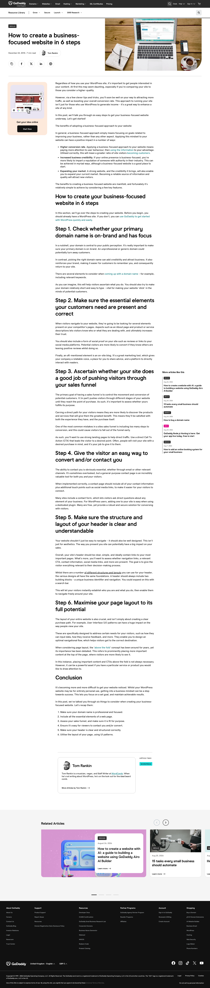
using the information (121, 150)
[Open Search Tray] (169, 4)
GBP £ (62, 964)
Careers (9, 917)
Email (57, 4)
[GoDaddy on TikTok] (187, 964)
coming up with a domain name (121, 273)
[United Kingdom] (17, 3)
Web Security (191, 939)
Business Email (192, 926)
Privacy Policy (189, 976)
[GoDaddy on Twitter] (194, 964)
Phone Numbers (192, 948)
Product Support (40, 912)
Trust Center (10, 944)
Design (167, 378)
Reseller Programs (126, 917)
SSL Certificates (96, 4)
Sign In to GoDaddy (165, 912)
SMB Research (73, 13)
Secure (47, 13)
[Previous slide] (157, 823)
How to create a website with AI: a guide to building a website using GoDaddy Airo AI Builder (119, 855)
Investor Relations (12, 930)
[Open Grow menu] (39, 13)
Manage (167, 442)
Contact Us (10, 921)
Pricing (109, 4)
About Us (9, 912)
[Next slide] (166, 823)
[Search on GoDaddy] (199, 12)
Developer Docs (84, 912)
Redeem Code (84, 944)
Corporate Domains (86, 926)
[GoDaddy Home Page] (16, 964)
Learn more (103, 869)
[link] (21, 63)
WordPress (146, 764)
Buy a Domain (191, 912)
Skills (13, 26)
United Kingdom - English (41, 964)
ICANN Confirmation (86, 917)
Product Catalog (84, 948)
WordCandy (117, 773)
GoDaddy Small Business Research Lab (92, 921)
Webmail (82, 935)
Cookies (201, 976)
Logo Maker (191, 944)
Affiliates (123, 921)
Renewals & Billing (165, 917)
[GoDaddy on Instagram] (180, 964)
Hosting (189, 935)
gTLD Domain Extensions (195, 917)
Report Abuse (39, 917)
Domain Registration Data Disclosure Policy (49, 926)
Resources (38, 921)
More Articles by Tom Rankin (74, 788)
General (167, 412)
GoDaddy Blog (11, 926)
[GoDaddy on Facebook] (173, 964)
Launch (57, 13)
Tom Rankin (53, 53)
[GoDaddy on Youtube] (201, 964)
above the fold (102, 647)
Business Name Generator (88, 930)
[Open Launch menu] (62, 13)
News (166, 426)
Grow (35, 13)
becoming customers (138, 153)
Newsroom (10, 939)
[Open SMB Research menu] (81, 13)
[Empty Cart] (199, 4)
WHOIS (81, 939)
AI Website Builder (193, 921)
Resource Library (16, 12)
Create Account (164, 921)
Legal (8, 935)
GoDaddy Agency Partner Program (132, 912)
